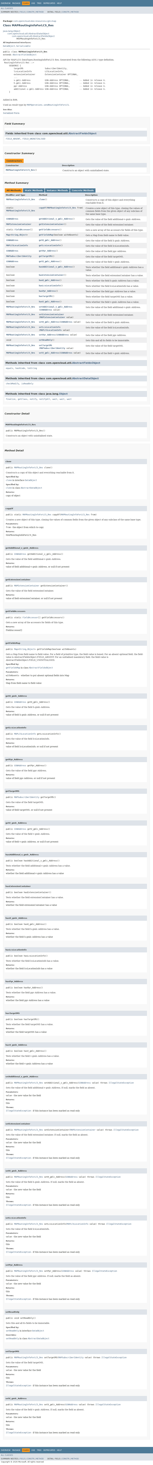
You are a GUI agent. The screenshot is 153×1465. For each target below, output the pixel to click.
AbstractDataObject (85, 378)
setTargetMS (45, 345)
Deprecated (49, 3)
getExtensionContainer (51, 224)
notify (33, 399)
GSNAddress (12, 219)
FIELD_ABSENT (13, 139)
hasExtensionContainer (51, 275)
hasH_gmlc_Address (49, 280)
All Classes (7, 8)
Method (40, 12)
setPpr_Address (47, 335)
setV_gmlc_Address (49, 353)
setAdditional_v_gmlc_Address (55, 307)
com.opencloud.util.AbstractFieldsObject (33, 36)
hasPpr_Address (47, 291)
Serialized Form (11, 113)
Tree (39, 3)
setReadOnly (45, 340)
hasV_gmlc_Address (49, 301)
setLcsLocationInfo (49, 327)
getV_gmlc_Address (49, 261)
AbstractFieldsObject (24, 54)
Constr (30, 12)
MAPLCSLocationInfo (17, 245)
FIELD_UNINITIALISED (34, 139)
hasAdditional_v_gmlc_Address (55, 267)
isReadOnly (27, 383)
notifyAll (44, 399)
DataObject (9, 46)
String (14, 235)
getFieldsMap (46, 235)
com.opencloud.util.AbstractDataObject (28, 33)
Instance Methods (57, 190)
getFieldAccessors (49, 229)
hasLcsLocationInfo (49, 285)
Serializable (23, 46)
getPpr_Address (47, 251)
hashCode (20, 368)
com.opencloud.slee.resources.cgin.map (34, 21)
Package (16, 3)
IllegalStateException (121, 1083)
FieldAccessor (22, 229)
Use (33, 3)
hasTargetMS (45, 296)
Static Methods (34, 190)
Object (23, 235)
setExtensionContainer (51, 314)
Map (8, 235)
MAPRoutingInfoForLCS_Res (20, 170)
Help (59, 3)
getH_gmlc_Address (49, 240)
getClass (22, 399)
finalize (10, 399)
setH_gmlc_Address (49, 322)
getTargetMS (45, 256)
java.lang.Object (11, 31)
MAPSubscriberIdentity (18, 256)
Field (22, 12)
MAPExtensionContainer (18, 224)
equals (9, 368)
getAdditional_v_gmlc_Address (55, 219)
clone (42, 199)
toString (32, 368)
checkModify (12, 383)
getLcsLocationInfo (49, 245)
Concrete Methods (83, 190)
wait (54, 399)
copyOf (42, 208)
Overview (5, 3)
